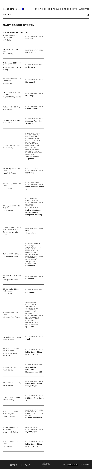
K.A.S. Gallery (8, 53)
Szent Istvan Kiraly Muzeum (10, 354)
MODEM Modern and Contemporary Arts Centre (11, 232)
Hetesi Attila (30, 412)
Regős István (31, 263)
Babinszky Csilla (32, 138)
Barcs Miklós (31, 321)
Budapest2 (31, 265)
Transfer (30, 39)
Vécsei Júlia (30, 306)
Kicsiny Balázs (31, 313)
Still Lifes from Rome (34, 399)
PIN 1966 (30, 292)
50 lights (30, 67)
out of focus (69, 9)
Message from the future (33, 122)
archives (84, 9)
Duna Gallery (8, 210)
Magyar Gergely (32, 322)
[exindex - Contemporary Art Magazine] (13, 9)
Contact (25, 465)
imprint (13, 465)
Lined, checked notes (34, 188)
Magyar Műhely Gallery (12, 97)
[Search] (88, 15)
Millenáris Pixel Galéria (11, 317)
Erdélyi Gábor (31, 427)
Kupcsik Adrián (31, 324)
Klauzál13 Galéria (9, 173)
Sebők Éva (29, 154)
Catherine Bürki (32, 182)
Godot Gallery (8, 293)
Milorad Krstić (31, 254)
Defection (30, 52)
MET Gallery (7, 40)
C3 (88, 465)
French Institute (9, 416)
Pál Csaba (29, 204)
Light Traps (31, 173)
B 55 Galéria (7, 188)
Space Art (30, 326)
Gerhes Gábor (31, 308)
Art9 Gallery (7, 109)
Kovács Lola (30, 252)
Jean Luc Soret (31, 317)
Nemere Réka (31, 258)
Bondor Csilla (31, 135)
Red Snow (30, 278)
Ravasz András (31, 304)
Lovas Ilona (30, 147)
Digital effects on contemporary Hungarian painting (33, 213)
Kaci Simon (29, 142)
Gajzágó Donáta (32, 247)
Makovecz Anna (32, 149)
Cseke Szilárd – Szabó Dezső (34, 414)
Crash (28, 339)
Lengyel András (32, 319)
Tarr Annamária (32, 156)
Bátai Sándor (31, 199)
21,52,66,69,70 (32, 432)
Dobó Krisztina (32, 137)
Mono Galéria (8, 123)
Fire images (31, 95)
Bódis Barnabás (32, 133)
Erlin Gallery (7, 446)
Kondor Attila (31, 251)
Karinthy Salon (8, 83)
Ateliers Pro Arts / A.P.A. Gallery (12, 68)
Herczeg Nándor (32, 140)
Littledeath (31, 82)
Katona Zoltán (31, 144)
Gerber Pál (30, 310)
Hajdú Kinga (30, 249)
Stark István (30, 206)
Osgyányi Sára (31, 260)
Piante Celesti (32, 109)
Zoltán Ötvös (31, 261)
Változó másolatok (34, 418)
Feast (28, 230)
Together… (31, 159)
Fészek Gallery (8, 399)
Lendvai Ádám (31, 312)
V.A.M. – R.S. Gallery (10, 432)
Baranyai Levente (32, 243)
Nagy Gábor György (34, 36)
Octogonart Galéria (10, 256)
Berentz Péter (31, 169)
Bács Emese (30, 245)
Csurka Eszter (31, 200)
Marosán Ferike (32, 151)
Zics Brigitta (30, 303)
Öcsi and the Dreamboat (31, 368)
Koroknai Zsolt (32, 146)
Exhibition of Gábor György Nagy (33, 353)
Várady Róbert (32, 208)
